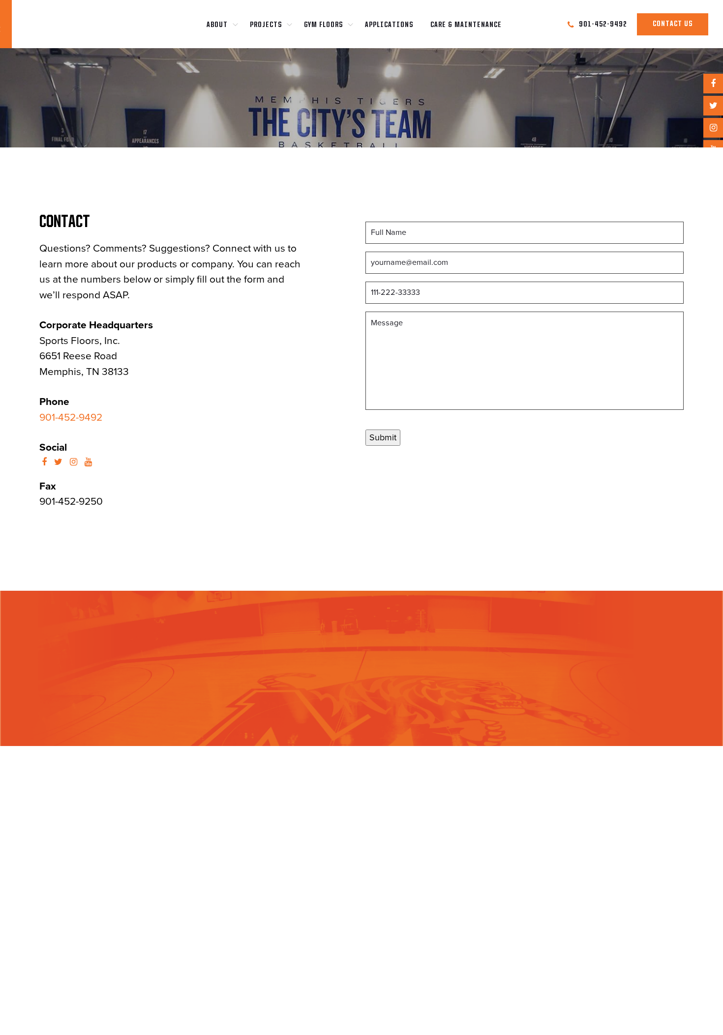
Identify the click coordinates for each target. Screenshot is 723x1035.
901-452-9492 (70, 417)
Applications (389, 25)
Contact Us (673, 24)
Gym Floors (323, 25)
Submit (382, 437)
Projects (266, 25)
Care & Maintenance (466, 25)
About (217, 25)
